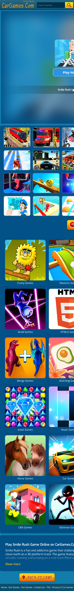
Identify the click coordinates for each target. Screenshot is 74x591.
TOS (48, 587)
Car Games (67, 587)
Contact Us (39, 587)
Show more (12, 564)
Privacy (55, 587)
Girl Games (26, 587)
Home (4, 587)
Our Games (14, 587)
